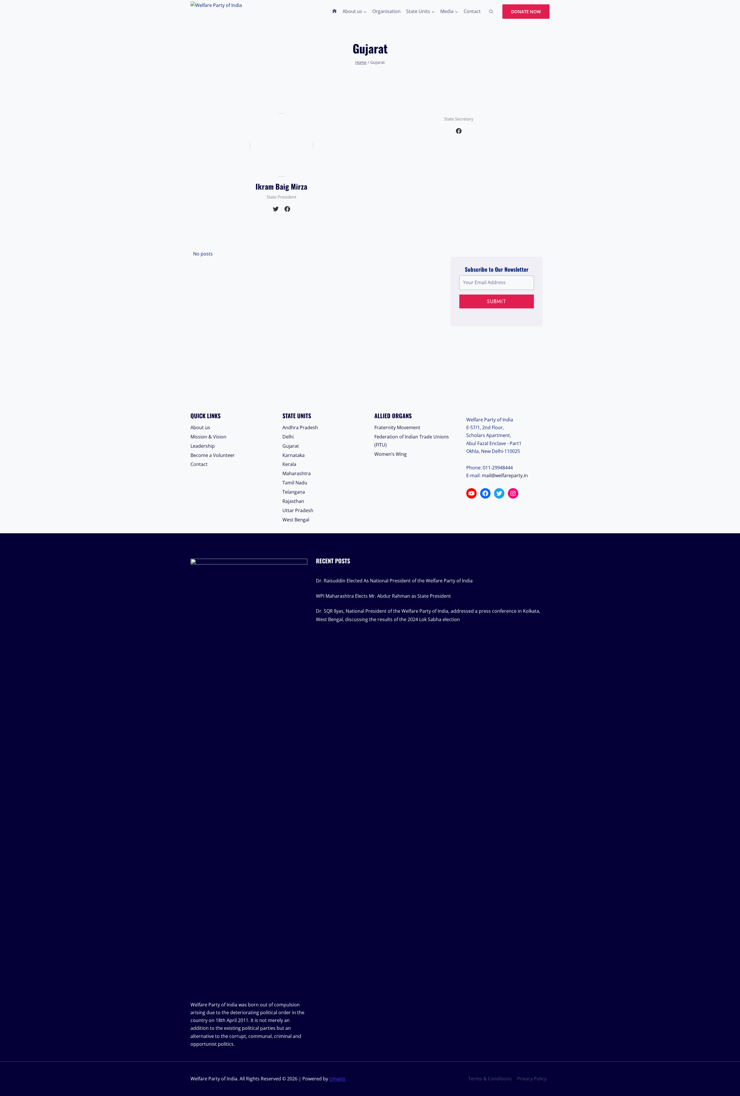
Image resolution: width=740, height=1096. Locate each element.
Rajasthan (293, 501)
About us (200, 427)
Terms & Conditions (490, 1078)
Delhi (288, 437)
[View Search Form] (490, 11)
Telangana (293, 492)
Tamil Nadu (294, 483)
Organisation (386, 11)
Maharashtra (296, 473)
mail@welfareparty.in (505, 475)
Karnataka (293, 455)
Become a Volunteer (212, 455)
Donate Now (526, 11)
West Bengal (295, 519)
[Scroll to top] (725, 1066)
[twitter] (276, 209)
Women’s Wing (390, 454)
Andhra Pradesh (300, 427)
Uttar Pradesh (297, 510)
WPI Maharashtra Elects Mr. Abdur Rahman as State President (383, 596)
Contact (472, 11)
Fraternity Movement (397, 427)
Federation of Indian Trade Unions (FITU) (411, 441)
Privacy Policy (532, 1078)
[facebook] (287, 209)
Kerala (289, 464)
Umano (337, 1078)
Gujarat (290, 446)
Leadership (202, 446)
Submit (496, 301)
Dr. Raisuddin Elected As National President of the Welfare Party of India (394, 580)
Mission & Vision (208, 437)
